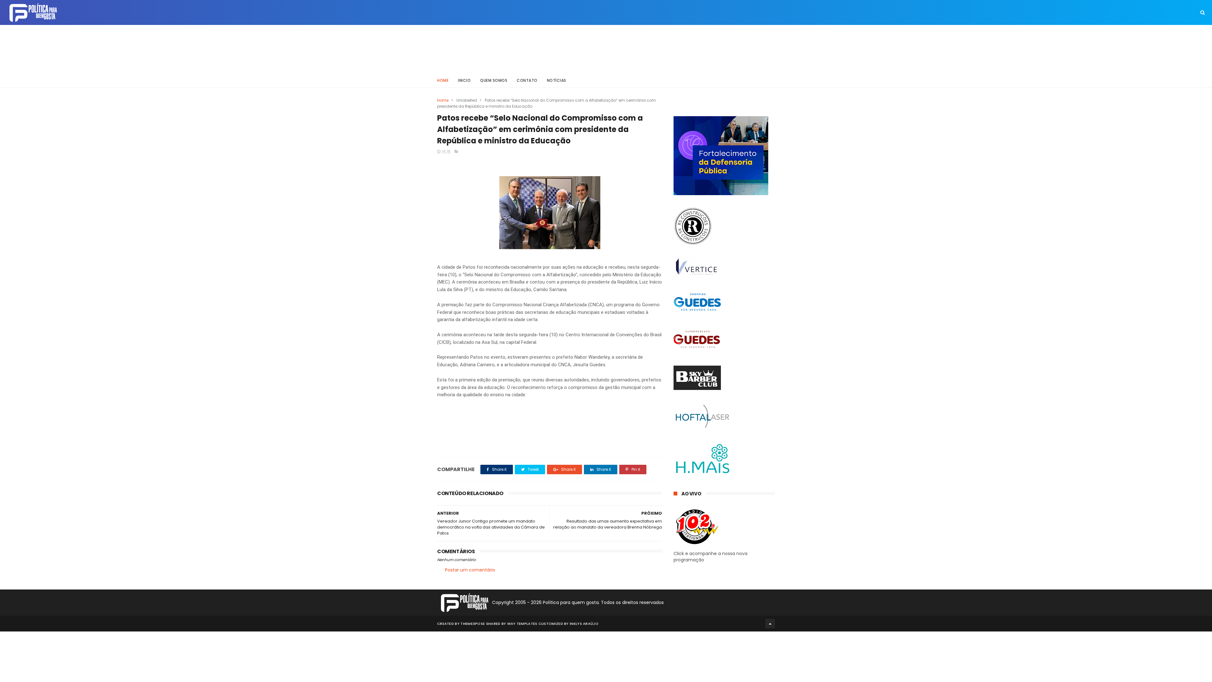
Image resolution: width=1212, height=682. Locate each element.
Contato (527, 80)
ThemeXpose (472, 623)
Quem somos (493, 80)
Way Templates (522, 623)
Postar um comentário (470, 570)
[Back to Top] (770, 623)
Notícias (556, 80)
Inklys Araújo (584, 623)
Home (443, 80)
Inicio (464, 80)
